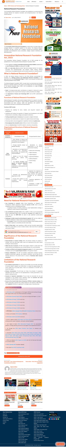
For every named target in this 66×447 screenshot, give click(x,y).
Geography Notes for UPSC (50, 229)
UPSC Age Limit (48, 157)
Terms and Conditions (7, 418)
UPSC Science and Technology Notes (16, 5)
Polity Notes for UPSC (49, 235)
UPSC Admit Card (48, 173)
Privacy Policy (6, 420)
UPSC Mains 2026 (48, 153)
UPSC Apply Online (48, 155)
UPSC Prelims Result (48, 175)
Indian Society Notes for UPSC (50, 231)
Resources (57, 1)
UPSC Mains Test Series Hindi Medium (52, 200)
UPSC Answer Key (22, 441)
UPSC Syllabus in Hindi (23, 418)
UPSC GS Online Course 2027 (50, 188)
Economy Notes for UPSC (49, 242)
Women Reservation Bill (21, 387)
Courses (40, 1)
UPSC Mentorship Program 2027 (51, 194)
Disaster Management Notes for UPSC (52, 250)
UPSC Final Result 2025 (23, 436)
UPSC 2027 (47, 147)
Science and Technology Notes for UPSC (52, 246)
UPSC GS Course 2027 (49, 186)
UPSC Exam (34, 1)
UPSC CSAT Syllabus (22, 431)
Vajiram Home (19, 1)
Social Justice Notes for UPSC (50, 237)
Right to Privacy (33, 387)
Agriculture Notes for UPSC (50, 244)
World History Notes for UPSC (50, 223)
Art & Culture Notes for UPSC (50, 227)
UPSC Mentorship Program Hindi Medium (52, 196)
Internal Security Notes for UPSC (51, 252)
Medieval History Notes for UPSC (51, 219)
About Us (5, 414)
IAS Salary (47, 169)
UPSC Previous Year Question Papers (52, 171)
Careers (4, 421)
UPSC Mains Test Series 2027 (50, 198)
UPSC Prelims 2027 (48, 151)
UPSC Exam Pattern (22, 420)
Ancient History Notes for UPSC (50, 217)
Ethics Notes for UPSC (49, 254)
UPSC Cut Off (47, 181)
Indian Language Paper (17, 310)
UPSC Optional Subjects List (50, 167)
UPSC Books (47, 163)
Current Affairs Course (49, 214)
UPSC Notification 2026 (49, 145)
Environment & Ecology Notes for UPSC (52, 248)
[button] (62, 1)
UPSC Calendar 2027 (11, 344)
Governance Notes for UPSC (50, 233)
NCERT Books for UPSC (49, 165)
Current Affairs (48, 1)
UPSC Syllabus (47, 159)
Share (33, 17)
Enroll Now (7, 405)
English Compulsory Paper (29, 310)
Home (28, 1)
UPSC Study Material (48, 208)
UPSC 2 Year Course (48, 190)
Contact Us (5, 417)
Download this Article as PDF (23, 356)
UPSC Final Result (48, 179)
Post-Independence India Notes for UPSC (52, 225)
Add (36, 231)
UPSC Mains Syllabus (49, 161)
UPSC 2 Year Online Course (50, 192)
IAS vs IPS (47, 183)
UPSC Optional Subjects (23, 428)
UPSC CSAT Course (48, 204)
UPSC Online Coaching (49, 206)
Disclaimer (5, 415)
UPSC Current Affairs (23, 439)
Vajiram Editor (8, 17)
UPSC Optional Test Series (50, 210)
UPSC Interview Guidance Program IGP (52, 212)
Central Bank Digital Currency (10, 387)
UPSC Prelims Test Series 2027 (50, 202)
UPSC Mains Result (48, 177)
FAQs (4, 423)
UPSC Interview (21, 426)
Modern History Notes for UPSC (50, 221)
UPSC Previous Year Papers (24, 434)
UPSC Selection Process (23, 429)
